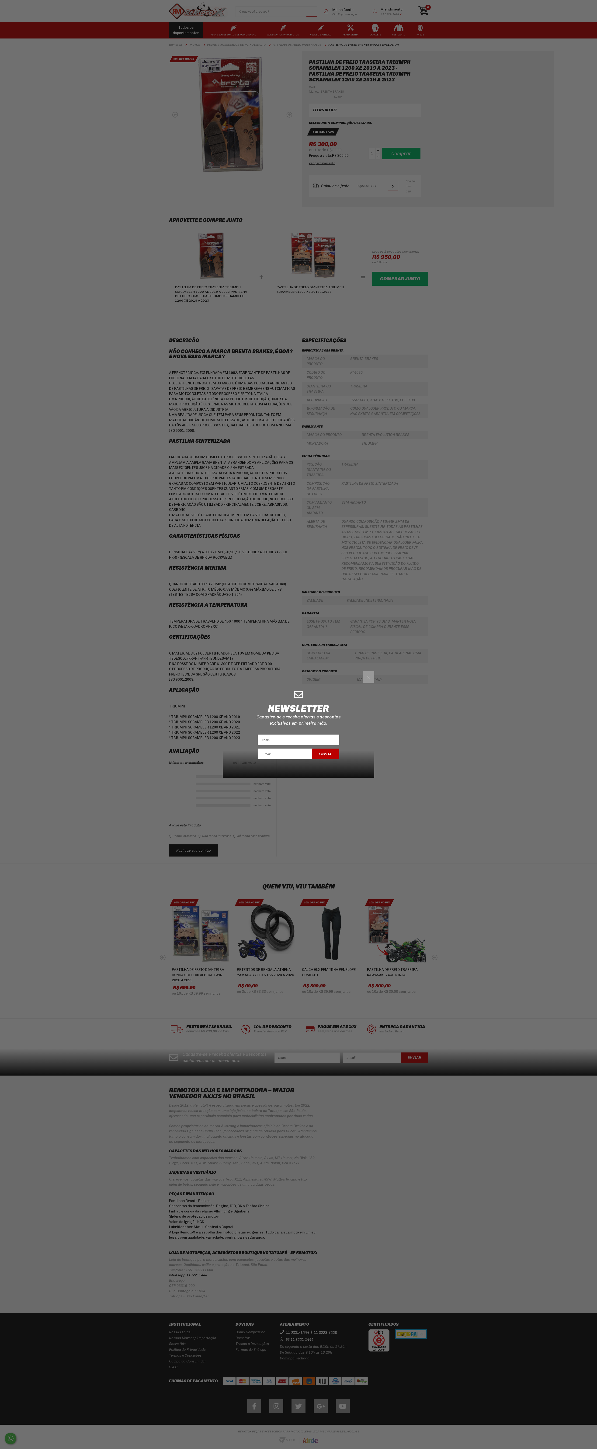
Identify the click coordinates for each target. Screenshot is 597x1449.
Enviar (326, 754)
